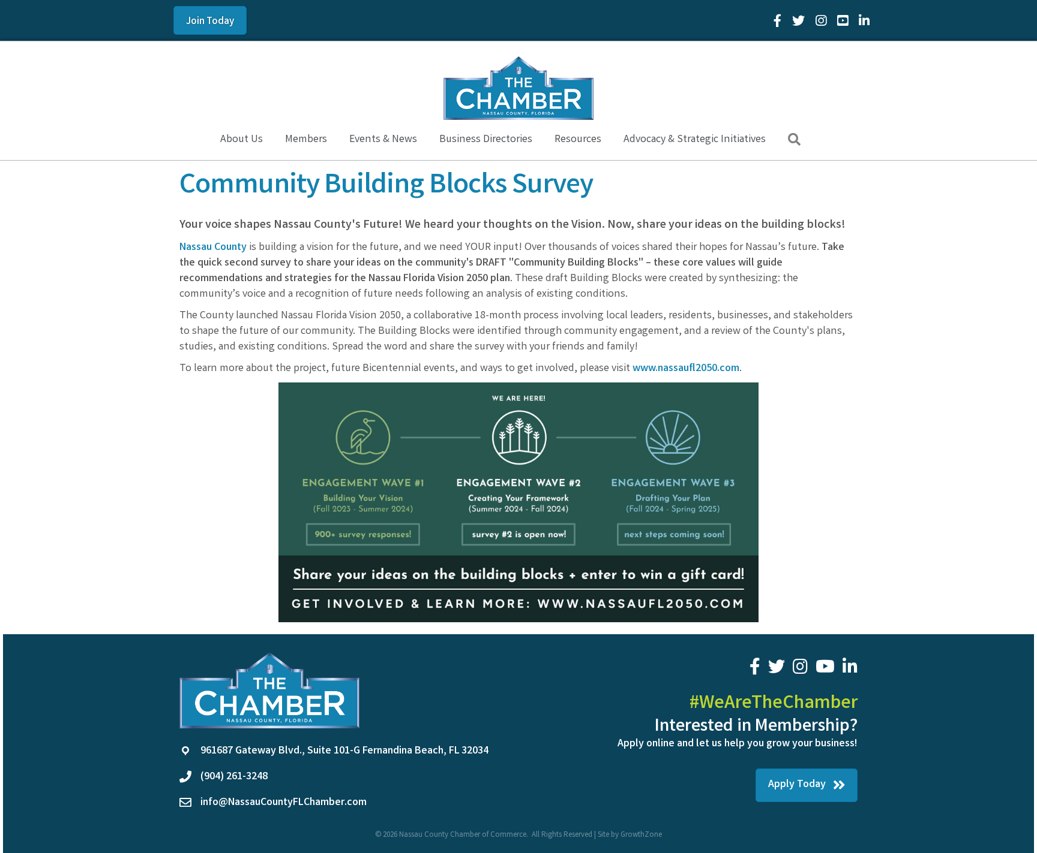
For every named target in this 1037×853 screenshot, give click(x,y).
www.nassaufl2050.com (686, 368)
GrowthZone (641, 835)
